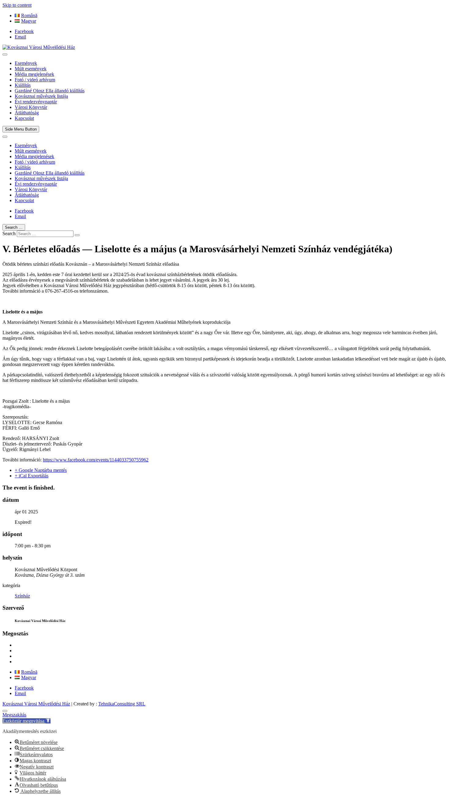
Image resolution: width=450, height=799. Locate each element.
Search (9, 233)
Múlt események (31, 68)
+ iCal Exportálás (31, 475)
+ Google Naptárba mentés (41, 470)
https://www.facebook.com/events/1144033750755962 (95, 459)
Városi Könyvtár (31, 107)
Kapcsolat (24, 118)
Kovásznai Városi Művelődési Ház (36, 703)
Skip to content (17, 5)
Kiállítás (23, 85)
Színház (22, 595)
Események (26, 63)
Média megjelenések (34, 74)
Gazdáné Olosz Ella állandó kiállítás (49, 90)
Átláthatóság (27, 112)
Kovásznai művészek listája (41, 96)
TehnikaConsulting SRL (121, 703)
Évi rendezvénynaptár (36, 101)
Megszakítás (14, 714)
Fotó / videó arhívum (35, 79)
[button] (26, 720)
